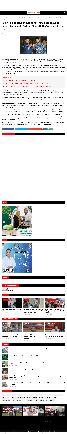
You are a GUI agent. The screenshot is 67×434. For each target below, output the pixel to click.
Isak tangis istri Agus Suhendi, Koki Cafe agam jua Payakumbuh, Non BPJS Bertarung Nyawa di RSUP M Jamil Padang (37, 383)
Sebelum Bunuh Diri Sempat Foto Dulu (11, 310)
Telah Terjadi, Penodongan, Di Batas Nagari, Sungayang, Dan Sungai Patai (29, 355)
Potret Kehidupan (6, 400)
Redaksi (15, 431)
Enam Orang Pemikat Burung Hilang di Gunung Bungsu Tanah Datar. (54, 310)
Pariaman (29, 397)
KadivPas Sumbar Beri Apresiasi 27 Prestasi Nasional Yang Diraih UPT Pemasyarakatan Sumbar (54, 334)
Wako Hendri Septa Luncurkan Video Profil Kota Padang (20, 80)
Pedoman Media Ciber (35, 431)
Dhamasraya (31, 395)
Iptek (50, 395)
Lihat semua (60, 295)
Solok (14, 400)
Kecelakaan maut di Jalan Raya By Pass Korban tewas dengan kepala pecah (29, 348)
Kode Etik (27, 431)
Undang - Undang (44, 400)
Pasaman (35, 397)
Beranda (4, 18)
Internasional (44, 395)
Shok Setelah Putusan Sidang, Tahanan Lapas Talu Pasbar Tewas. (27, 369)
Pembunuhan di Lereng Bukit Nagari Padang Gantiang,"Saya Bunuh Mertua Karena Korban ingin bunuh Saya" (35, 376)
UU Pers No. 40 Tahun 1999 (48, 431)
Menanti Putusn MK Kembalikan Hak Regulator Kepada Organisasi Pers (33, 419)
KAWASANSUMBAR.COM (8, 33)
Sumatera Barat (20, 400)
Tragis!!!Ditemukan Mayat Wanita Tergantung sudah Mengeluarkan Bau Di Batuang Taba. (33, 310)
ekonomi (52, 400)
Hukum (37, 395)
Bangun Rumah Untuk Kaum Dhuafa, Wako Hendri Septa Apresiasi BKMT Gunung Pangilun (30, 86)
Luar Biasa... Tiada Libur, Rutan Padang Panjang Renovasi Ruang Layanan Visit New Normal (11, 334)
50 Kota (4, 395)
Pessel (55, 397)
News (3, 397)
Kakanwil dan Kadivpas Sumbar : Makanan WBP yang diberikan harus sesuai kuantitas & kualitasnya (32, 335)
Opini (8, 397)
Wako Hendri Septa (10, 18)
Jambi (54, 395)
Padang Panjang (21, 397)
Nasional (60, 395)
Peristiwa (49, 397)
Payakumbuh (42, 397)
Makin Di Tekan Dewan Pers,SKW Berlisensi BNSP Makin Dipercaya (54, 418)
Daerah (24, 395)
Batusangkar (11, 395)
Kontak (63, 431)
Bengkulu (18, 395)
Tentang (36, 400)
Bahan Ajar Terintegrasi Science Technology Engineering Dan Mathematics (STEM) (11, 419)
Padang (13, 397)
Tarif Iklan (20, 431)
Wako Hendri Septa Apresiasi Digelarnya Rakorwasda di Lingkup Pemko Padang (27, 83)
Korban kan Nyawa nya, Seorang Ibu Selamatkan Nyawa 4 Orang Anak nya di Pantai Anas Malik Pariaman (34, 362)
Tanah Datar (29, 400)
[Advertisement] (33, 5)
